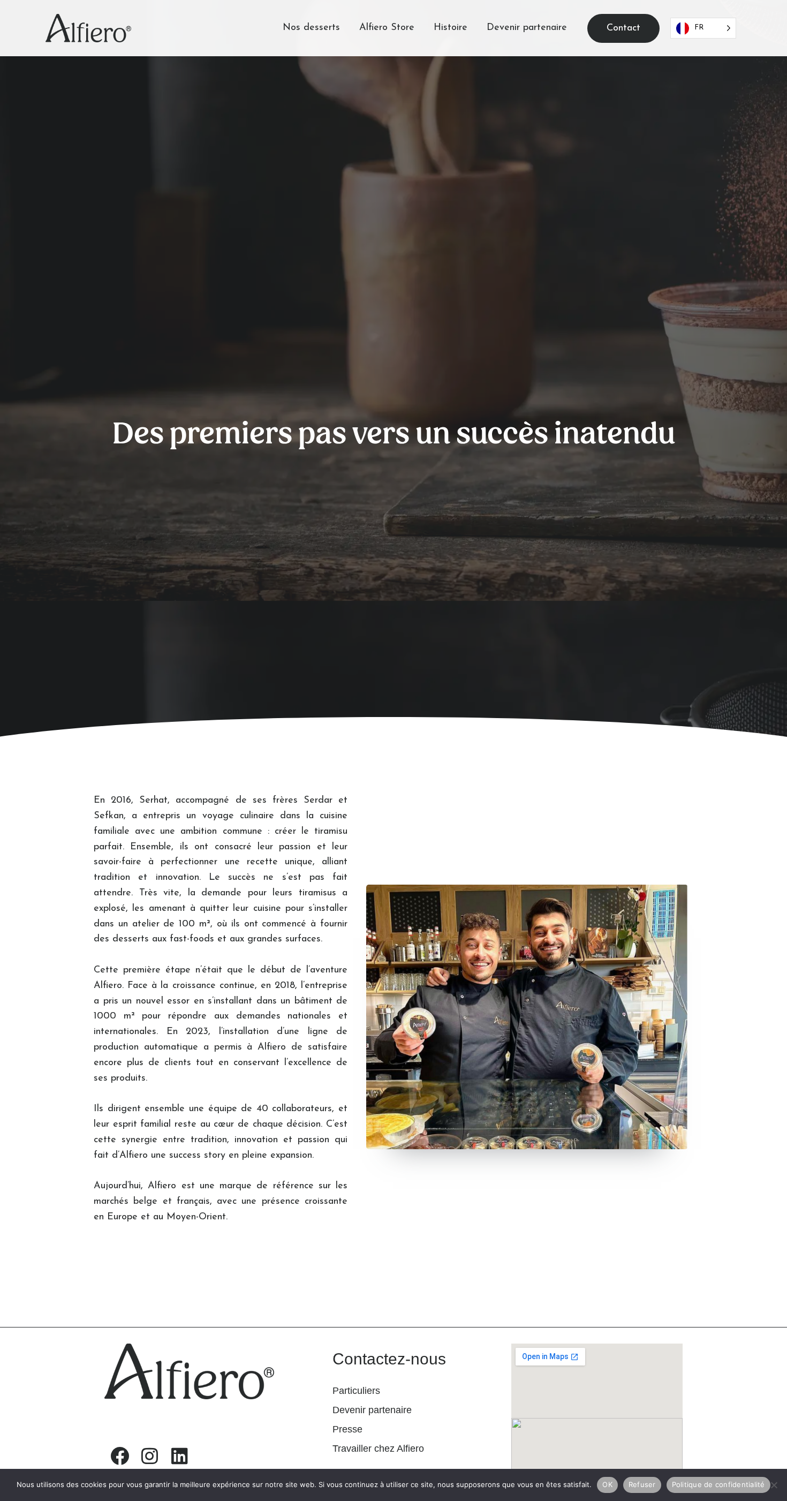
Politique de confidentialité (718, 1484)
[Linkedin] (179, 1455)
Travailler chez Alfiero (378, 1448)
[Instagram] (149, 1455)
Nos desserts (311, 28)
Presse (347, 1429)
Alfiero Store (386, 28)
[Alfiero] (88, 28)
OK (607, 1484)
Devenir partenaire (527, 28)
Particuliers (356, 1390)
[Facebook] (119, 1455)
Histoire (450, 28)
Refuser (642, 1484)
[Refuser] (773, 1485)
